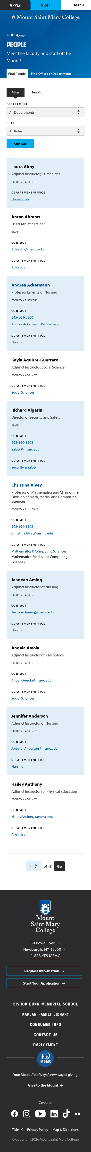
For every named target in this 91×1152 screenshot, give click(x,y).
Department (17, 104)
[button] (76, 5)
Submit (20, 143)
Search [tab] (36, 92)
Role (11, 123)
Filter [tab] (15, 92)
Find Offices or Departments (51, 73)
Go (59, 866)
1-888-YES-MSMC (45, 955)
